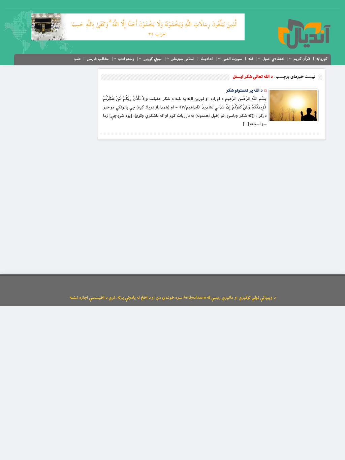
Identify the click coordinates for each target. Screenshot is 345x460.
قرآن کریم (301, 59)
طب (77, 59)
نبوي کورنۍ (152, 59)
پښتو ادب (126, 59)
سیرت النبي (232, 59)
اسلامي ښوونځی (182, 59)
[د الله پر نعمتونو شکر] (293, 105)
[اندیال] (304, 34)
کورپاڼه (321, 59)
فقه (250, 59)
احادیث (207, 59)
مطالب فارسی (98, 59)
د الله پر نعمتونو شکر (244, 91)
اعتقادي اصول (273, 59)
